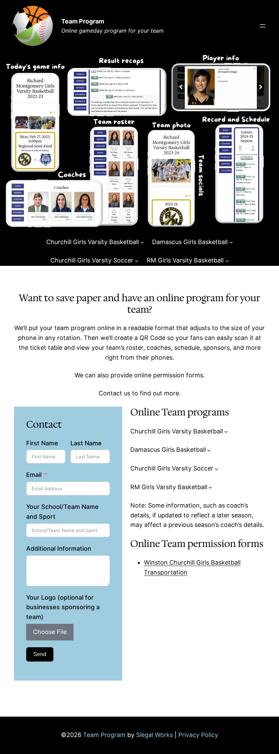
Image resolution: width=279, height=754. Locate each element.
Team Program (82, 21)
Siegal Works (154, 734)
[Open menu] (263, 26)
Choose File (50, 631)
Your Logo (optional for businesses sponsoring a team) (63, 607)
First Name (42, 443)
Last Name (86, 443)
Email (34, 474)
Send (39, 654)
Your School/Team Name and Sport (62, 511)
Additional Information (58, 548)
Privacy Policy (198, 734)
